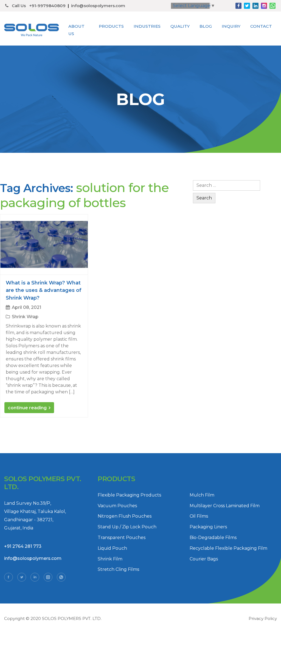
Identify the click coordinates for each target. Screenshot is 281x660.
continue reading (27, 407)
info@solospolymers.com (98, 5)
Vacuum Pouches (117, 505)
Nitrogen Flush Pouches (124, 516)
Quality (180, 26)
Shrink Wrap (25, 316)
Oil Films (199, 516)
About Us (76, 30)
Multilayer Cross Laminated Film (225, 505)
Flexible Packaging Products (129, 495)
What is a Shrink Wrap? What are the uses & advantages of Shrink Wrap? (44, 290)
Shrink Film (110, 559)
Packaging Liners (208, 526)
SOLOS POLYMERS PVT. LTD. (72, 618)
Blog (205, 26)
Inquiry (231, 26)
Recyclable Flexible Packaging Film (228, 548)
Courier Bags (204, 559)
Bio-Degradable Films (213, 537)
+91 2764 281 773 (22, 546)
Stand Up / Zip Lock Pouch (127, 526)
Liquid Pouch (112, 548)
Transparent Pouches (121, 537)
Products (111, 26)
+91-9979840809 (47, 5)
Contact (261, 26)
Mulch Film (202, 495)
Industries (147, 26)
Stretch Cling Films (118, 569)
